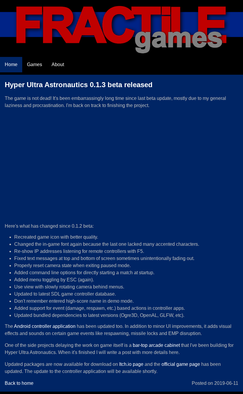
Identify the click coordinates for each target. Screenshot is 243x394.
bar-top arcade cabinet (156, 345)
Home (11, 64)
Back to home (19, 383)
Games (34, 64)
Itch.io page (131, 364)
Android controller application (45, 326)
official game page (181, 364)
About (58, 64)
